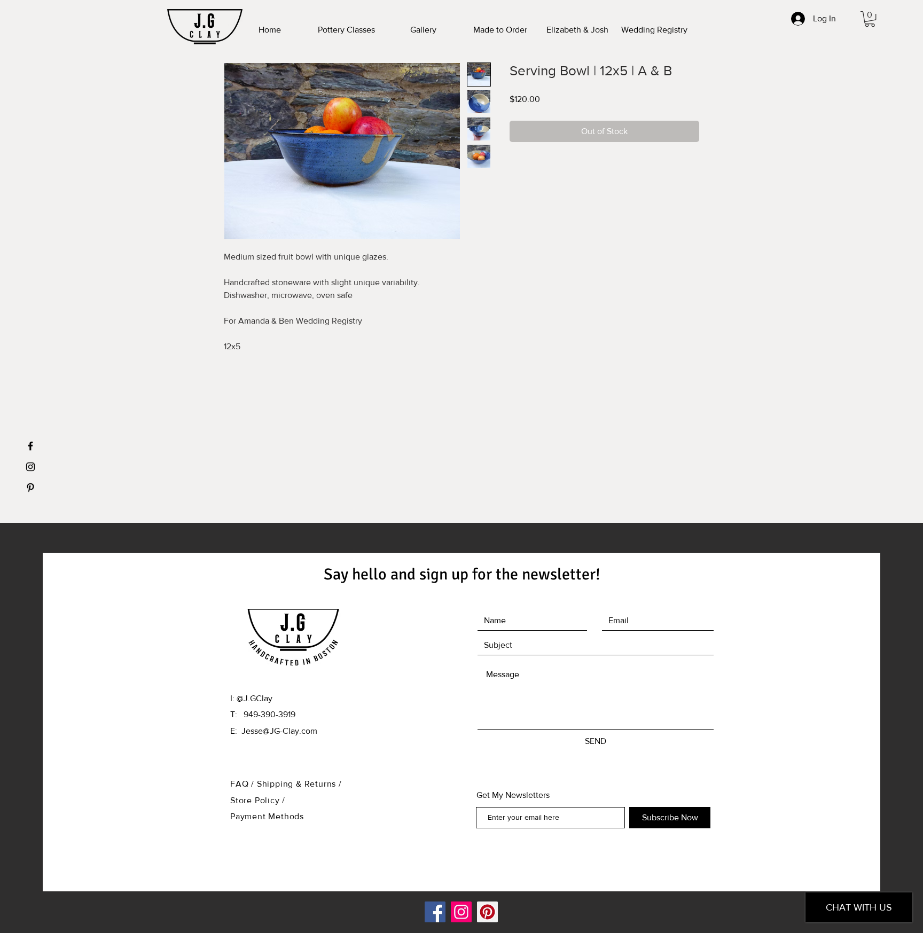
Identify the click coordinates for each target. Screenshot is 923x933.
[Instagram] (461, 911)
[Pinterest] (487, 911)
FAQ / (243, 783)
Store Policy (256, 800)
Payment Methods (267, 816)
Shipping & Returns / (299, 783)
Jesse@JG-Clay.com (279, 730)
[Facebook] (435, 911)
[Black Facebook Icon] (30, 446)
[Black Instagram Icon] (30, 467)
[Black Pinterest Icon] (30, 487)
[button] (870, 19)
